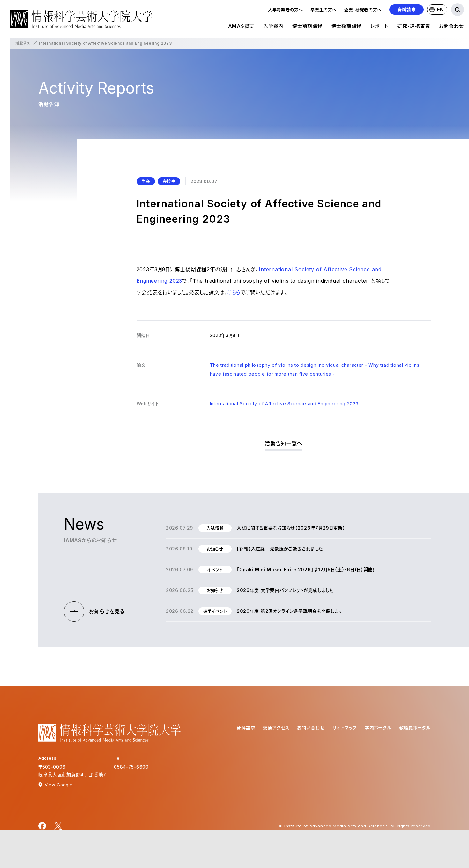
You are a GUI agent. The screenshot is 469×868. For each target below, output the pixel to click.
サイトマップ (344, 727)
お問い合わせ (310, 727)
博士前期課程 (307, 26)
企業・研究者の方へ (363, 9)
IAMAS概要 (240, 26)
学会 (146, 181)
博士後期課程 (346, 26)
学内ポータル (378, 727)
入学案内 (273, 26)
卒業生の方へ (323, 9)
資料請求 (406, 9)
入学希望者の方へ (285, 9)
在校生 (169, 181)
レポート (379, 26)
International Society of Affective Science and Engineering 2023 (284, 403)
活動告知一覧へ (283, 443)
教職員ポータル (415, 727)
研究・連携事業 (413, 26)
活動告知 (23, 43)
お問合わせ (451, 26)
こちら (234, 292)
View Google (58, 784)
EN (440, 9)
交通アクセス (276, 727)
